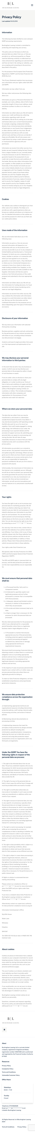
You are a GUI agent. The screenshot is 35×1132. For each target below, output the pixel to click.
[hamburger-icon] (32, 5)
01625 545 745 (27, 936)
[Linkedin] (4, 1029)
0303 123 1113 (8, 936)
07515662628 (13, 1106)
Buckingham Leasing (14, 1110)
